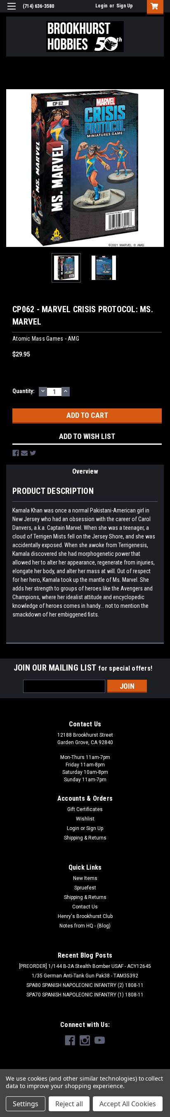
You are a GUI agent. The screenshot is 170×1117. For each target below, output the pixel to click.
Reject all (69, 1103)
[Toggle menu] (11, 11)
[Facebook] (15, 453)
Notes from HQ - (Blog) (85, 926)
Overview (85, 471)
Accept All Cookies (127, 1103)
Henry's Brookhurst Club (85, 916)
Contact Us (85, 907)
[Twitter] (33, 453)
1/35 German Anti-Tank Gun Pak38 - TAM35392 (85, 976)
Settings (25, 1103)
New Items (85, 878)
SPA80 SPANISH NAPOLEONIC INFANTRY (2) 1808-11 (85, 985)
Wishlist (85, 819)
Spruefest (85, 888)
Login (101, 6)
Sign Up (124, 6)
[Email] (24, 453)
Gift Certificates (85, 809)
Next (157, 168)
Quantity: (23, 391)
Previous (12, 168)
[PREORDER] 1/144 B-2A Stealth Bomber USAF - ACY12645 (85, 966)
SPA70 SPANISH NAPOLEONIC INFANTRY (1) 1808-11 (85, 995)
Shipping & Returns (85, 838)
